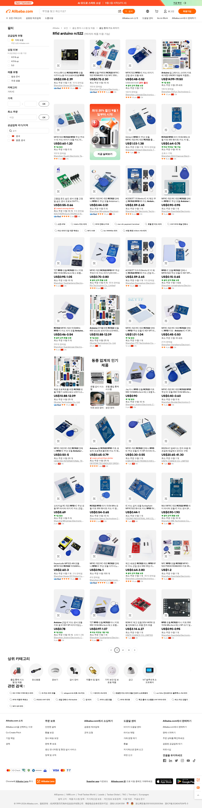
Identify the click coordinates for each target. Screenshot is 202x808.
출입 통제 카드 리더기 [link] (109, 28)
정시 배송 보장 (51, 738)
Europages (144, 794)
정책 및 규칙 (50, 755)
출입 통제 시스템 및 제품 (83, 28)
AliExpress (59, 794)
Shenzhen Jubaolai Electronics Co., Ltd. (141, 94)
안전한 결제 (50, 727)
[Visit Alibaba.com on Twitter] (176, 760)
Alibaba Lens (22, 781)
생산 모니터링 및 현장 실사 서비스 (60, 749)
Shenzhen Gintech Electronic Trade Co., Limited (141, 150)
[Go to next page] (134, 650)
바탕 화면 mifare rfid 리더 (136, 231)
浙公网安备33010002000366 (149, 803)
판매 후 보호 (50, 744)
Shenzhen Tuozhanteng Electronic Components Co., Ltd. (69, 283)
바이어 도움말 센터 (132, 727)
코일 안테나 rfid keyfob (68, 700)
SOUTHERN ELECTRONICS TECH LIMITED (69, 213)
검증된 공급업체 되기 (172, 744)
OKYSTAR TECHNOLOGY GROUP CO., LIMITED (105, 463)
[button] (119, 11)
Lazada (101, 794)
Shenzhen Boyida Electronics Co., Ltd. (176, 402)
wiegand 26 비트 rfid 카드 (74, 693)
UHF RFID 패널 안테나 (179, 224)
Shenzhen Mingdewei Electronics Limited (105, 211)
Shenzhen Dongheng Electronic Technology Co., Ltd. (176, 344)
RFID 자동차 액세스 (20, 700)
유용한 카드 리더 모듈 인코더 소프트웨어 (131, 693)
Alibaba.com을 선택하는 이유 (19, 727)
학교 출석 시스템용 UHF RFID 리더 (152, 700)
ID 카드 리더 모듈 (48, 693)
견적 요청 (88, 732)
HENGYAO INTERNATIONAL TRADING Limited (69, 461)
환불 (126, 744)
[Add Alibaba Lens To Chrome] (46, 781)
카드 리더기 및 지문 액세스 (68, 231)
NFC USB (91, 231)
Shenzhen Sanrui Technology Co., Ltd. (105, 518)
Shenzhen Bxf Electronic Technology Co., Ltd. (141, 211)
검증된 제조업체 (91, 727)
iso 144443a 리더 (110, 231)
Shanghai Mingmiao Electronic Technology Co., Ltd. (69, 521)
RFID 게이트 (125, 700)
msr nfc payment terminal (128, 224)
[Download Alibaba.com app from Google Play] (186, 781)
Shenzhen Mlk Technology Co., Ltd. (176, 521)
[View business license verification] (127, 803)
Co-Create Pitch (13, 732)
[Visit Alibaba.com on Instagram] (182, 760)
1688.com (70, 794)
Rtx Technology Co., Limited (102, 285)
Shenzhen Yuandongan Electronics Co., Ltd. (69, 347)
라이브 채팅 (129, 732)
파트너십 (167, 749)
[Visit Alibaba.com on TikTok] (194, 760)
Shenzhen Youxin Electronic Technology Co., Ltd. (69, 156)
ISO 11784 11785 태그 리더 (23, 693)
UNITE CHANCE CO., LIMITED (175, 461)
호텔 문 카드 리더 (155, 224)
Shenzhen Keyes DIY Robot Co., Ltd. (69, 85)
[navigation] (28, 339)
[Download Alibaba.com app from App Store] (164, 781)
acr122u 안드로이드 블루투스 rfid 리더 (171, 693)
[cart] (157, 12)
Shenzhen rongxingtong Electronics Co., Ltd (176, 285)
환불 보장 (49, 732)
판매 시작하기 (169, 732)
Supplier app (93, 781)
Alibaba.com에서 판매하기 (175, 727)
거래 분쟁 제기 (130, 738)
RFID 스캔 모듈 (106, 700)
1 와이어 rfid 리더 (100, 693)
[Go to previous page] (111, 650)
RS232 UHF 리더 (43, 700)
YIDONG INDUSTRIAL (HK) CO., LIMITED (141, 518)
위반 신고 (128, 755)
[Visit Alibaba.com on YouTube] (188, 760)
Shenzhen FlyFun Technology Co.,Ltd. (176, 91)
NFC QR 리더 (18, 706)
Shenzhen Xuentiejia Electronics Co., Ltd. (176, 211)
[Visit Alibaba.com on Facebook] (164, 760)
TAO (124, 794)
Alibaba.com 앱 (118, 781)
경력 (8, 744)
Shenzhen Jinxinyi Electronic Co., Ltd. (141, 404)
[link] (198, 780)
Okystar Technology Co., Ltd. (103, 343)
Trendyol (132, 794)
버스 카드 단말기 (181, 700)
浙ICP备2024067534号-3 (176, 803)
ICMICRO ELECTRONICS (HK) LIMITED (141, 461)
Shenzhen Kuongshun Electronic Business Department (141, 283)
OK (43, 104)
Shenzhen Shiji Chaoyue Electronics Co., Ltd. (176, 156)
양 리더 (88, 700)
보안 (66, 28)
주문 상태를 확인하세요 (173, 738)
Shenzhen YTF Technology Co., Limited (141, 343)
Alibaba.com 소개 (14, 720)
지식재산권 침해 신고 (133, 749)
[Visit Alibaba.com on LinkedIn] (170, 760)
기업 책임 (10, 738)
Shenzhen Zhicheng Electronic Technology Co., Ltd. (105, 89)
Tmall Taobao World (86, 794)
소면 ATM (61, 224)
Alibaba (56, 28)
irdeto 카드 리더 (80, 224)
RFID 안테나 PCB (102, 224)
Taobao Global (113, 794)
